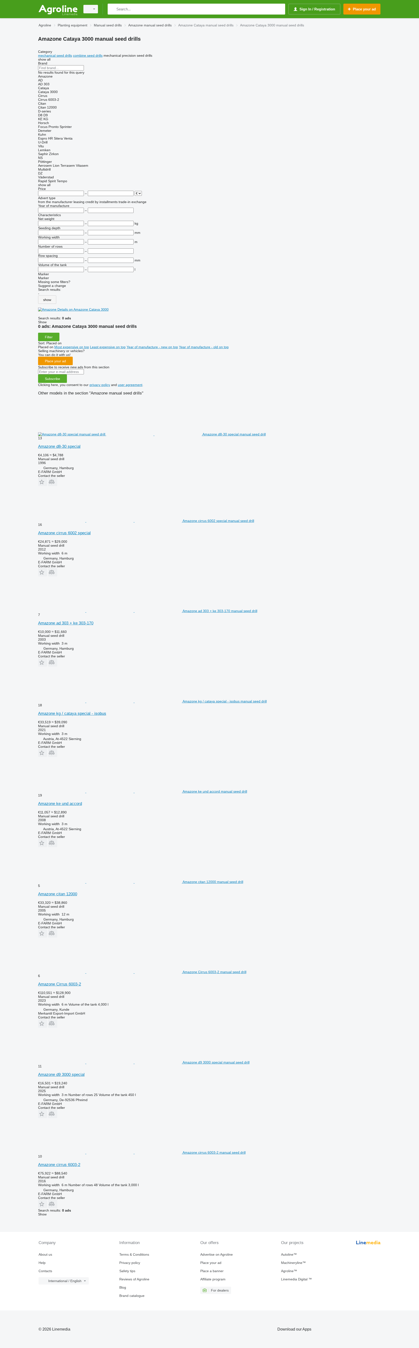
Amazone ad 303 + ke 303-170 (65, 623)
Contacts (45, 1271)
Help (42, 1263)
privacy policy (99, 385)
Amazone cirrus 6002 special (64, 533)
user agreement (130, 385)
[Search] (112, 9)
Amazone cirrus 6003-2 (59, 1164)
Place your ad (55, 361)
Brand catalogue (132, 1296)
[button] (42, 482)
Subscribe (52, 379)
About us (45, 1254)
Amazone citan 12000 (57, 894)
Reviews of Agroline (134, 1279)
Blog (122, 1287)
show (47, 300)
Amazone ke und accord (60, 803)
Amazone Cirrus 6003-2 (59, 984)
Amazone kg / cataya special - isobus (72, 713)
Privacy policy (129, 1263)
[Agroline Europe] (58, 9)
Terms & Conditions (134, 1254)
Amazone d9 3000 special (61, 1074)
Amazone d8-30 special (59, 446)
